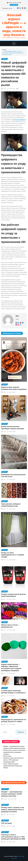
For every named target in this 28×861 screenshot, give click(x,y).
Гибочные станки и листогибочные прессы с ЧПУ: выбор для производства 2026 (13, 760)
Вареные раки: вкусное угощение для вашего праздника (13, 388)
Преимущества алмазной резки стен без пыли (13, 475)
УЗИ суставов (7, 756)
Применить (21, 732)
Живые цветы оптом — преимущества (10, 626)
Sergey (5, 799)
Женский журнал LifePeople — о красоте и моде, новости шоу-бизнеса (14, 24)
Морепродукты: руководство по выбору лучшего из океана (13, 720)
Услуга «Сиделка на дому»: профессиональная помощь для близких (12, 765)
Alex (5, 88)
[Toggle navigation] (14, 43)
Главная (4, 49)
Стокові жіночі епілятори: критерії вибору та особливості (13, 691)
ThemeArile (14, 858)
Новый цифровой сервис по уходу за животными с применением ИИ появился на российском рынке (13, 52)
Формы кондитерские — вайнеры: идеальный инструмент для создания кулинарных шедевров (11, 667)
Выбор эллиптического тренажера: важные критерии (12, 427)
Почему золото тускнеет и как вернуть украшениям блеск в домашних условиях (14, 752)
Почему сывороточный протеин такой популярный (13, 595)
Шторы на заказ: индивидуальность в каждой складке (12, 554)
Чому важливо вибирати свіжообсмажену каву (11, 505)
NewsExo (20, 856)
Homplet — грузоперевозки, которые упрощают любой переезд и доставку (11, 794)
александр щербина (18, 119)
